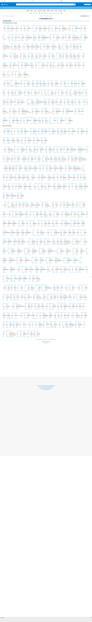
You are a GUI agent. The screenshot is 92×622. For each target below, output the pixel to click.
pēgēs (4, 100)
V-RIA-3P (19, 95)
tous (64, 203)
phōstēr (46, 157)
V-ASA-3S (46, 207)
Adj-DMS (22, 244)
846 (23, 53)
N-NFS (60, 31)
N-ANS (30, 152)
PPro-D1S (15, 95)
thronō (28, 82)
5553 (19, 275)
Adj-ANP (37, 86)
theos (78, 54)
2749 (26, 211)
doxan (32, 157)
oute (58, 63)
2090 (73, 34)
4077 (3, 99)
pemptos (61, 249)
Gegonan (19, 91)
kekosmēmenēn (6, 45)
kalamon (32, 203)
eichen (23, 203)
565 (62, 25)
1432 (21, 99)
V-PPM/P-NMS (16, 86)
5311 (45, 220)
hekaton (83, 221)
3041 (27, 117)
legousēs (53, 45)
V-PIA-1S (40, 86)
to (31, 91)
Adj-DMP (4, 123)
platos (57, 212)
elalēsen (82, 129)
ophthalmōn (26, 63)
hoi (68, 82)
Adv (81, 31)
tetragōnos (20, 212)
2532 (4, 25)
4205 (45, 108)
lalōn (12, 203)
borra (64, 175)
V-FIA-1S (79, 95)
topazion (41, 258)
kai (21, 26)
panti (53, 240)
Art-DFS (24, 123)
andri (15, 45)
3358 (26, 202)
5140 (53, 174)
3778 (64, 80)
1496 (66, 108)
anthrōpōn (4, 54)
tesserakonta (5, 231)
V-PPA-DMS (75, 95)
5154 (28, 248)
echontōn (34, 129)
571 (13, 108)
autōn (24, 54)
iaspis (73, 231)
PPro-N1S (25, 95)
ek (50, 36)
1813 (3, 62)
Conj (4, 31)
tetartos (43, 249)
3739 (50, 117)
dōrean (22, 100)
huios (79, 100)
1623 (76, 248)
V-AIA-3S (8, 86)
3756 (81, 25)
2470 (53, 220)
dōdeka (35, 166)
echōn (54, 185)
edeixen (50, 148)
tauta (44, 100)
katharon (9, 240)
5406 (36, 108)
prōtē (55, 26)
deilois (4, 109)
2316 (69, 34)
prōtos (40, 26)
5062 (3, 229)
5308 (19, 165)
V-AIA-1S (8, 31)
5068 (19, 211)
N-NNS (35, 95)
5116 (40, 257)
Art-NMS (33, 31)
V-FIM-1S (52, 104)
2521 (15, 80)
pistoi (75, 82)
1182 (50, 257)
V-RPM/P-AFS (74, 40)
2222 (18, 99)
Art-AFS (13, 40)
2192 (34, 128)
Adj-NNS (9, 244)
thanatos (43, 63)
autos (53, 54)
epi (21, 82)
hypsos (45, 221)
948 (22, 108)
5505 (13, 220)
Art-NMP (69, 86)
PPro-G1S (4, 143)
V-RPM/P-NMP (66, 244)
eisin (3, 91)
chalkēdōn (34, 249)
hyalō (19, 240)
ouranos (44, 26)
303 (47, 266)
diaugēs (37, 277)
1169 (3, 108)
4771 (21, 137)
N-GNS (11, 104)
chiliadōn (13, 221)
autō (56, 100)
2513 (24, 275)
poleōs (49, 185)
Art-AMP (64, 207)
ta (6, 175)
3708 (8, 25)
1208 (69, 117)
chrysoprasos (57, 258)
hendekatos (69, 258)
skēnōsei (14, 54)
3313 (13, 117)
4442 (39, 117)
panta (44, 82)
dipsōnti (75, 91)
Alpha (35, 91)
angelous (55, 166)
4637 (14, 53)
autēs (19, 45)
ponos (79, 63)
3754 (12, 71)
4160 (40, 80)
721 (44, 137)
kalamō (82, 212)
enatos (36, 258)
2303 (46, 117)
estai (70, 54)
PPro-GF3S (19, 49)
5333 (56, 108)
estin (84, 26)
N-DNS (39, 123)
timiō (61, 240)
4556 (81, 248)
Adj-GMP (7, 198)
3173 (13, 165)
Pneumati (22, 148)
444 (3, 53)
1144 (13, 62)
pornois (46, 109)
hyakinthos (75, 258)
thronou (47, 45)
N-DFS (28, 123)
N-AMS (11, 31)
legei (51, 82)
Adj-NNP (19, 77)
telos (62, 91)
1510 (84, 25)
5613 (81, 34)
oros (30, 148)
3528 (32, 99)
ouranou (57, 36)
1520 (11, 128)
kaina (37, 82)
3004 (8, 80)
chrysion (4, 240)
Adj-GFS (36, 49)
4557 (66, 248)
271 (10, 266)
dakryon (14, 63)
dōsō (79, 91)
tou (53, 36)
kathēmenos (16, 82)
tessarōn (12, 231)
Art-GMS (54, 40)
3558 (83, 174)
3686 (69, 165)
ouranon (11, 26)
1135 (37, 137)
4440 (29, 165)
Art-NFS (53, 31)
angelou (41, 231)
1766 (35, 257)
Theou (69, 36)
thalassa (76, 26)
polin (15, 36)
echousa (5, 166)
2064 (8, 128)
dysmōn (19, 185)
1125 (55, 80)
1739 (54, 229)
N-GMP (4, 58)
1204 (12, 137)
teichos (10, 166)
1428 (3, 266)
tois (83, 100)
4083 (17, 229)
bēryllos (26, 258)
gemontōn (53, 129)
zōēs (18, 100)
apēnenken (9, 148)
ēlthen (8, 129)
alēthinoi (82, 82)
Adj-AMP (64, 189)
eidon (8, 26)
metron (27, 203)
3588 (33, 25)
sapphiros (18, 249)
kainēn (28, 26)
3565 (84, 34)
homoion (15, 240)
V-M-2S (13, 143)
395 (41, 174)
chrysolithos (11, 258)
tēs (86, 91)
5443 (23, 174)
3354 (45, 202)
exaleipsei (4, 63)
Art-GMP (81, 49)
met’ (21, 54)
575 (62, 34)
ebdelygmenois (24, 109)
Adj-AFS (28, 31)
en (17, 148)
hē (72, 26)
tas (38, 129)
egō (24, 91)
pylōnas (30, 166)
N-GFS (32, 49)
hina (42, 203)
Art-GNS (8, 104)
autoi (32, 54)
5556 (55, 257)
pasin (79, 109)
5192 (74, 257)
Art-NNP (16, 77)
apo (62, 36)
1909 (21, 80)
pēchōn (17, 231)
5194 (33, 275)
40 (21, 34)
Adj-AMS (17, 31)
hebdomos (5, 258)
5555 (9, 257)
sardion (81, 249)
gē (59, 26)
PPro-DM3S (57, 104)
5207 (79, 99)
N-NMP (36, 58)
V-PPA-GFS (53, 49)
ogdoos (21, 258)
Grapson (56, 82)
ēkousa (28, 45)
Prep (50, 40)
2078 (72, 128)
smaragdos (50, 249)
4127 (64, 128)
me (14, 148)
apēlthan (63, 26)
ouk (81, 26)
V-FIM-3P (44, 58)
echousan (24, 157)
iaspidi (75, 157)
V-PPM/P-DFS (35, 123)
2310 (58, 183)
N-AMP (58, 189)
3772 (11, 25)
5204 (10, 99)
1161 (87, 99)
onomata (69, 166)
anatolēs (42, 175)
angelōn (25, 129)
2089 (3, 34)
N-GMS (57, 40)
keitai (26, 212)
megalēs (36, 45)
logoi (71, 82)
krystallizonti (81, 157)
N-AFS (25, 31)
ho (32, 26)
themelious (59, 185)
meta (77, 45)
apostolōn (12, 194)
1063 (36, 25)
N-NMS (44, 31)
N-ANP (85, 189)
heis (11, 129)
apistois (14, 109)
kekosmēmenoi (66, 240)
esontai (44, 54)
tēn (12, 36)
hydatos (11, 100)
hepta (21, 129)
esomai (52, 100)
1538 (56, 266)
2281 (76, 25)
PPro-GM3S (40, 58)
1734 (67, 257)
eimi (28, 91)
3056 (71, 80)
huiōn (27, 175)
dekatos (50, 258)
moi (15, 91)
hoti (61, 82)
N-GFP (19, 189)
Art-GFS (86, 95)
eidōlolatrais (68, 109)
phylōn (23, 175)
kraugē (70, 63)
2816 (36, 99)
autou (40, 54)
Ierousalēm (28, 36)
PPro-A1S (15, 152)
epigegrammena (76, 166)
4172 (15, 34)
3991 (60, 248)
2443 (42, 202)
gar (36, 26)
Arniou (21, 194)
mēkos (37, 212)
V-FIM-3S (71, 58)
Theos (60, 54)
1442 (3, 257)
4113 (7, 275)
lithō (59, 157)
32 (24, 128)
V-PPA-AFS (43, 40)
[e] (9, 25)
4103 (75, 80)
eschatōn (73, 129)
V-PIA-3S (85, 31)
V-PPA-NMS (33, 104)
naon (8, 286)
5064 (11, 229)
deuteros (12, 249)
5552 (36, 202)
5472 (32, 248)
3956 (10, 62)
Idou (59, 45)
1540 (82, 220)
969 (25, 257)
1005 (63, 174)
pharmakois (58, 109)
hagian (22, 36)
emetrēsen (66, 212)
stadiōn (4, 221)
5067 (42, 248)
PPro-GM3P (25, 58)
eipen (8, 82)
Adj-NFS (56, 31)
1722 (21, 117)
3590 (20, 257)
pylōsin (50, 166)
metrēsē (46, 203)
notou (84, 175)
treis (53, 175)
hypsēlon (41, 148)
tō (11, 45)
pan (10, 63)
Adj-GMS (76, 272)
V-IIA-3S (23, 207)
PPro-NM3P (33, 58)
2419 (26, 34)
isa (52, 221)
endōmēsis (56, 231)
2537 (16, 25)
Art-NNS (32, 95)
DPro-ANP (45, 104)
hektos (77, 249)
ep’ (72, 185)
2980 (81, 128)
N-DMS (15, 49)
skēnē (66, 45)
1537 (50, 34)
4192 (78, 62)
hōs (81, 36)
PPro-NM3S (53, 58)
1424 (19, 183)
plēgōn (65, 129)
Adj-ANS (35, 152)
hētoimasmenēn (75, 36)
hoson (45, 212)
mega (35, 148)
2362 (27, 80)
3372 (37, 211)
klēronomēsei (38, 100)
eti (3, 36)
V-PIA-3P (4, 95)
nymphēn (85, 36)
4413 (39, 25)
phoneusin (37, 109)
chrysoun (37, 203)
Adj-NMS (40, 31)
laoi (36, 54)
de (86, 100)
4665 (48, 248)
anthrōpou (27, 231)
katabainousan (43, 36)
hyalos (33, 277)
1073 (52, 128)
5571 (3, 117)
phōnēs (32, 45)
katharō (22, 240)
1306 (37, 275)
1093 (24, 25)
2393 (73, 229)
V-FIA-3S (14, 58)
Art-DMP (84, 104)
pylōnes (49, 175)
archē (52, 91)
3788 (25, 62)
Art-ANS (80, 207)
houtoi (65, 82)
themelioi (33, 240)
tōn (80, 45)
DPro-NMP (65, 86)
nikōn (32, 100)
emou (20, 203)
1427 (34, 165)
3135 (41, 266)
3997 (61, 62)
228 (81, 80)
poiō (40, 82)
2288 (42, 62)
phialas (45, 129)
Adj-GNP (9, 226)
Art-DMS (12, 49)
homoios (55, 157)
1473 (75, 99)
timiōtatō (62, 157)
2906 (70, 62)
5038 (9, 165)
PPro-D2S (22, 143)
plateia (7, 277)
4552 (18, 248)
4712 (3, 220)
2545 (34, 117)
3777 (58, 62)
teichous (64, 231)
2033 (21, 128)
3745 (44, 211)
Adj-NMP (75, 86)
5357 (45, 128)
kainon (17, 26)
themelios (77, 240)
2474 (32, 174)
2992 (36, 53)
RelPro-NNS (51, 123)
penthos (62, 63)
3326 (21, 53)
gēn (24, 26)
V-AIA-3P (63, 31)
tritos (28, 249)
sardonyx (67, 249)
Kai (4, 26)
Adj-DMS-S (63, 161)
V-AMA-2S (59, 49)
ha (82, 166)
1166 (17, 137)
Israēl (32, 175)
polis (16, 212)
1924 (74, 165)
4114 (57, 211)
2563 (31, 202)
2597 (42, 34)
